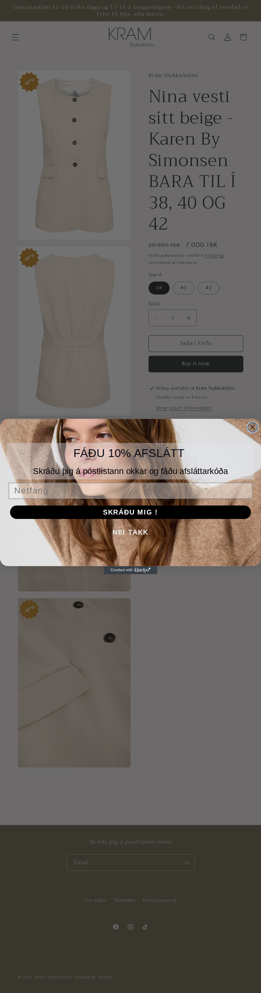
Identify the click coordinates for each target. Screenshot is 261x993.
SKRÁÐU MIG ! (130, 512)
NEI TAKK (130, 532)
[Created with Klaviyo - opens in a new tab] (130, 570)
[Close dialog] (253, 427)
